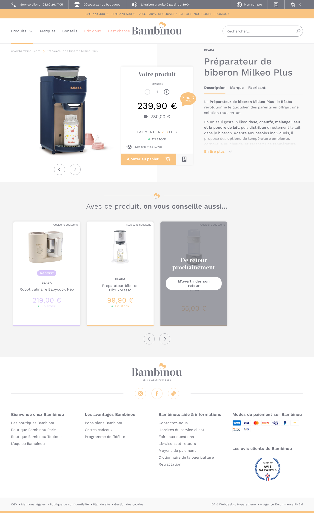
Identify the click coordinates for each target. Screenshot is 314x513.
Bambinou (157, 30)
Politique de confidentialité (69, 504)
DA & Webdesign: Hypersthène (233, 504)
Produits (18, 31)
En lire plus (214, 151)
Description (215, 87)
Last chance (119, 31)
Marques (47, 31)
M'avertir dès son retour (194, 283)
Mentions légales (33, 504)
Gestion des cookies (128, 504)
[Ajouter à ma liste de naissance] (184, 159)
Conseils (69, 31)
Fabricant (256, 87)
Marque (237, 87)
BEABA (209, 50)
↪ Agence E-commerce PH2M (281, 504)
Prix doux (92, 31)
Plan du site (101, 504)
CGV (14, 504)
